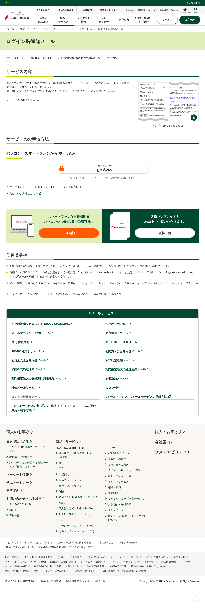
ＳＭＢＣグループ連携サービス (126, 498)
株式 (61, 463)
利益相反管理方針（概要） (52, 557)
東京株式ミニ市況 (116, 333)
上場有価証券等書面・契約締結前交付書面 (105, 566)
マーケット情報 (17, 474)
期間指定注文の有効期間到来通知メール (37, 378)
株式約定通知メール (118, 360)
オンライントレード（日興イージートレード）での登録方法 (44, 186)
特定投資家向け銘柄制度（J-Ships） (149, 566)
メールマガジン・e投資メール (30, 333)
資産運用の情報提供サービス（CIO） (75, 455)
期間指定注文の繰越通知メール (125, 369)
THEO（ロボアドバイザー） (75, 514)
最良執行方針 (77, 557)
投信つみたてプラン (70, 480)
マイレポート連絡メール (121, 342)
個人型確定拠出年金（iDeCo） (76, 508)
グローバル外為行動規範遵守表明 (21, 571)
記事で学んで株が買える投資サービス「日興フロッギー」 (28, 464)
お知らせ (130, 10)
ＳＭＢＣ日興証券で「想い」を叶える (28, 449)
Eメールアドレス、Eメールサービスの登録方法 (136, 396)
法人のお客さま (168, 432)
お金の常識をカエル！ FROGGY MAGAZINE (40, 323)
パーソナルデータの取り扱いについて (130, 557)
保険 (61, 491)
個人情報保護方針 (97, 557)
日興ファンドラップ (70, 485)
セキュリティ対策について (56, 571)
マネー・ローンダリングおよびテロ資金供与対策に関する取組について (41, 561)
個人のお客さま (20, 432)
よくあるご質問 (18, 504)
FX (60, 519)
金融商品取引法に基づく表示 (46, 566)
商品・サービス (67, 441)
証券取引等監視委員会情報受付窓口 (75, 542)
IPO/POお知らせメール (26, 351)
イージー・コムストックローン (77, 525)
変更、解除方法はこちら (23, 193)
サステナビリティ (171, 452)
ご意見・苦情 (11, 542)
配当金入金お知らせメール (28, 360)
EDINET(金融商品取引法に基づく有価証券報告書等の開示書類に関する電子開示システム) (50, 547)
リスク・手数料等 (159, 10)
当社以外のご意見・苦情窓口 (37, 542)
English (174, 10)
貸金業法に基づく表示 (86, 571)
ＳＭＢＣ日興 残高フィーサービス (78, 497)
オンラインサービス (119, 476)
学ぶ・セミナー (17, 482)
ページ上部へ (196, 597)
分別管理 (187, 561)
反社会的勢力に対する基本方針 (169, 557)
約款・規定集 (72, 566)
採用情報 (141, 10)
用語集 (13, 509)
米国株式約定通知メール (27, 369)
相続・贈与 (114, 487)
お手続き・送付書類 (119, 504)
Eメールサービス (101, 313)
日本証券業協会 (105, 542)
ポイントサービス (118, 481)
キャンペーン (115, 510)
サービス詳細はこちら (22, 100)
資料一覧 (14, 515)
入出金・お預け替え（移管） (124, 470)
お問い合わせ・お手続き (24, 498)
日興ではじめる (17, 441)
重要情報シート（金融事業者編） (161, 561)
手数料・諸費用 (117, 458)
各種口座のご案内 (118, 464)
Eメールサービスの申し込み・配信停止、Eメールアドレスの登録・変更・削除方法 (55, 408)
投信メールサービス (24, 387)
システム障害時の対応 (16, 566)
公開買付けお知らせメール (122, 351)
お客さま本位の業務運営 (93, 561)
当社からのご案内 (116, 323)
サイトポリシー (12, 557)
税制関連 (113, 493)
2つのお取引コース (119, 453)
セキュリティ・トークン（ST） (77, 531)
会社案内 (162, 442)
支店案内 (12, 490)
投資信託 (64, 474)
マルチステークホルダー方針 (125, 561)
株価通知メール (115, 378)
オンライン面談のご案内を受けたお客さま (127, 517)
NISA (62, 502)
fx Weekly (112, 387)
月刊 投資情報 (20, 342)
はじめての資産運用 (20, 457)
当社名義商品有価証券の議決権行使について (124, 571)
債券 (61, 468)
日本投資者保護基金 (128, 542)
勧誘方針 (29, 557)
